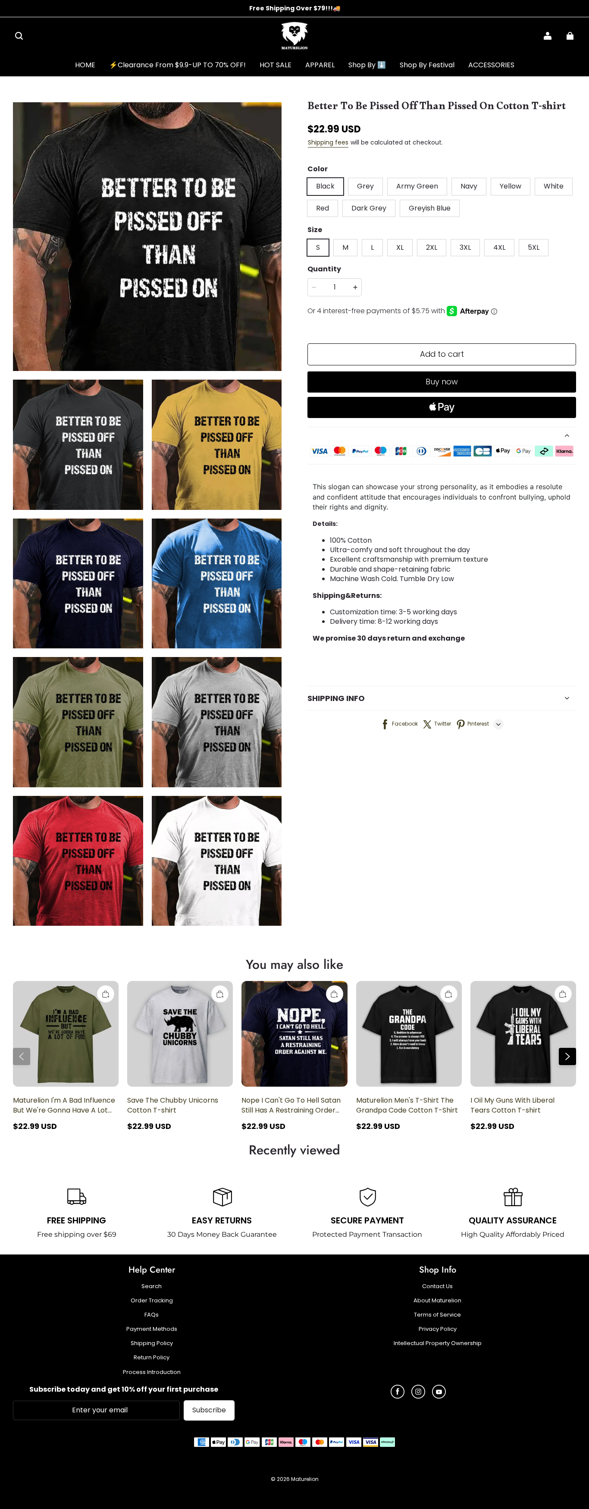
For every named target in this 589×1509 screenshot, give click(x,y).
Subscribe (209, 1410)
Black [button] (325, 186)
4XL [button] (499, 247)
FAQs (151, 1315)
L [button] (372, 247)
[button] (19, 36)
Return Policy (151, 1357)
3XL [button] (465, 247)
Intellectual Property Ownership (438, 1343)
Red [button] (322, 208)
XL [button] (400, 247)
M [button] (345, 247)
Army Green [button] (417, 186)
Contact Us (437, 1286)
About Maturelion (437, 1301)
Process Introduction (152, 1372)
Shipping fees (328, 142)
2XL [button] (431, 247)
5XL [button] (533, 247)
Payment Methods (151, 1329)
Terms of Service (437, 1315)
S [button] (318, 247)
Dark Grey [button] (368, 208)
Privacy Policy (438, 1329)
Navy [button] (469, 186)
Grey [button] (365, 186)
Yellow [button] (510, 186)
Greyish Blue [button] (430, 208)
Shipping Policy (152, 1343)
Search (151, 1286)
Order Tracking (152, 1301)
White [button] (554, 186)
